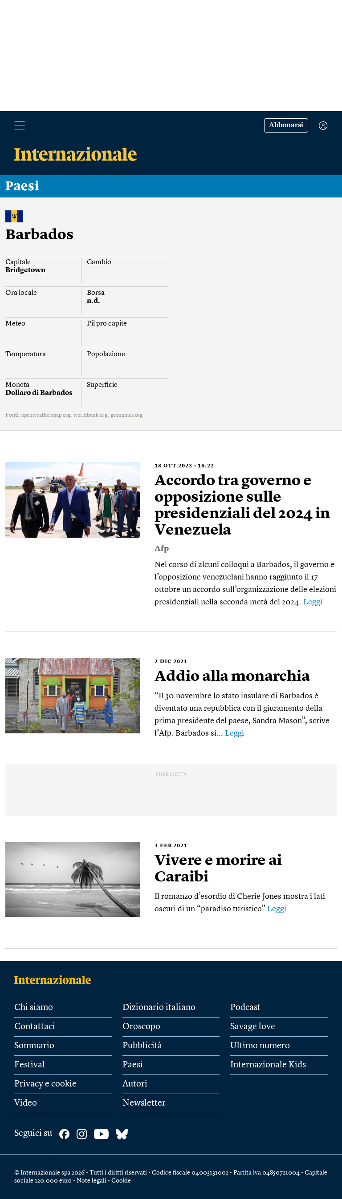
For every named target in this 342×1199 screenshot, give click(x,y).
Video (25, 1103)
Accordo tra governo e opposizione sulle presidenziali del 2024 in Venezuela (242, 506)
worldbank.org (90, 415)
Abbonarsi (286, 125)
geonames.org (126, 415)
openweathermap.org (45, 415)
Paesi (22, 186)
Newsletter (144, 1103)
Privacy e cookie (45, 1084)
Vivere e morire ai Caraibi (218, 869)
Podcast (245, 1007)
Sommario (34, 1046)
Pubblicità (142, 1046)
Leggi (312, 602)
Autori (134, 1084)
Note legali (91, 1181)
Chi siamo (33, 1007)
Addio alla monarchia (232, 676)
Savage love (252, 1026)
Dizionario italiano (158, 1007)
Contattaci (34, 1026)
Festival (29, 1065)
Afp (162, 549)
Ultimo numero (260, 1046)
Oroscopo (141, 1026)
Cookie (121, 1181)
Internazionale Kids (268, 1065)
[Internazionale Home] (55, 979)
